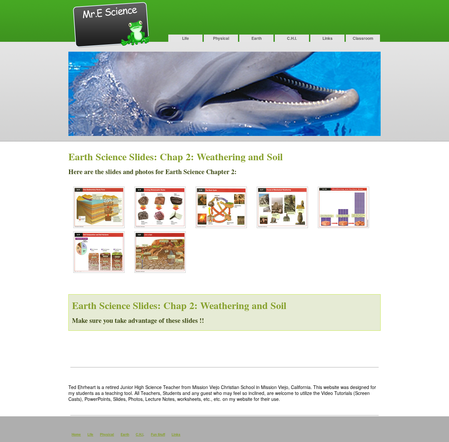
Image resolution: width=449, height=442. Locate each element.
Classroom (363, 38)
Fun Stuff (158, 434)
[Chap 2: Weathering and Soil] (99, 226)
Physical (221, 38)
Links (327, 38)
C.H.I (139, 434)
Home (76, 434)
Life (185, 38)
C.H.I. (292, 38)
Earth (256, 38)
